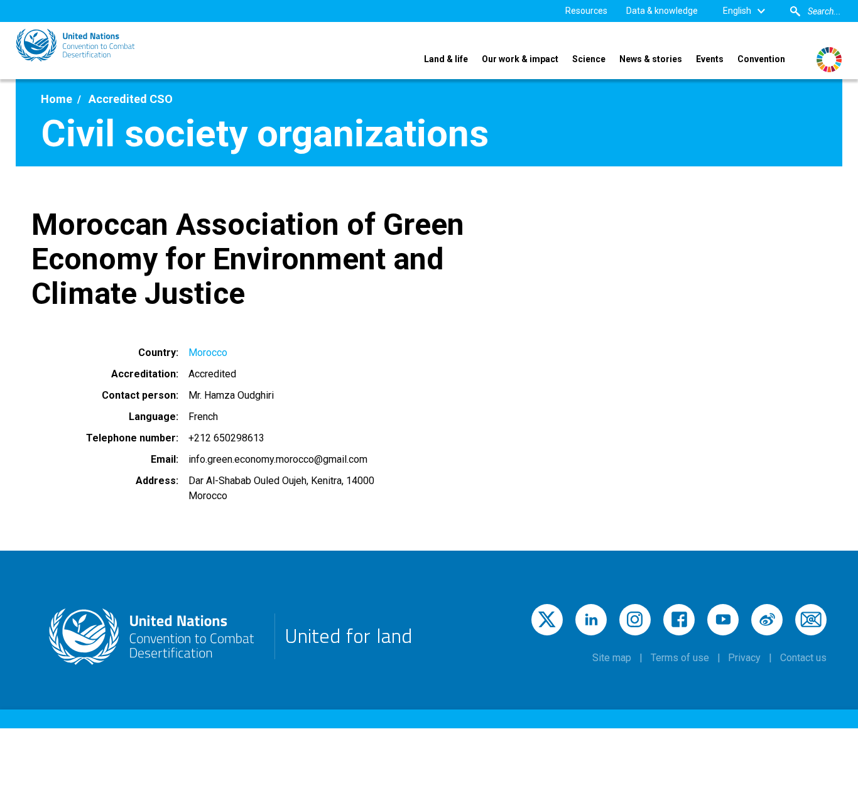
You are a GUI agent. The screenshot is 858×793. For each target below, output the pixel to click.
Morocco (207, 353)
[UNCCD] (75, 45)
